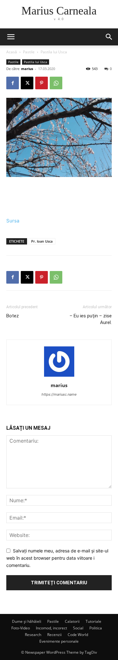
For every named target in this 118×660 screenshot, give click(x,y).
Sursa (12, 221)
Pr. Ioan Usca (42, 241)
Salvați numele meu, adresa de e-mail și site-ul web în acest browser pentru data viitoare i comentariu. (57, 558)
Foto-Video (20, 628)
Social (78, 628)
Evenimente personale (59, 641)
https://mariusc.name (59, 394)
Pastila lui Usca (54, 52)
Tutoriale (93, 621)
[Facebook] (12, 83)
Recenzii (54, 634)
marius (27, 68)
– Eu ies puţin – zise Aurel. (91, 319)
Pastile (29, 52)
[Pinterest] (41, 83)
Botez (12, 316)
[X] (27, 83)
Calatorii (72, 621)
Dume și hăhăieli (26, 621)
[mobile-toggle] (11, 36)
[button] (109, 36)
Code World (78, 634)
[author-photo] (59, 376)
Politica (95, 628)
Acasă (11, 52)
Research (33, 634)
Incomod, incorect (51, 628)
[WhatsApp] (56, 83)
